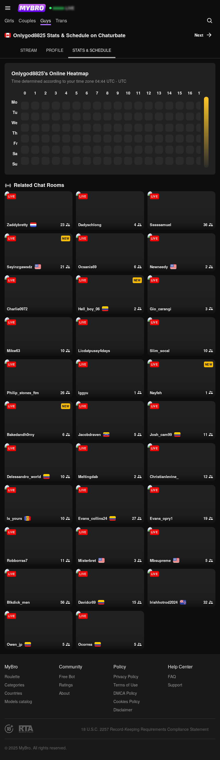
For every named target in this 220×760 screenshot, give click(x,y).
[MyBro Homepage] (32, 8)
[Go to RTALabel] (26, 729)
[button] (7, 8)
